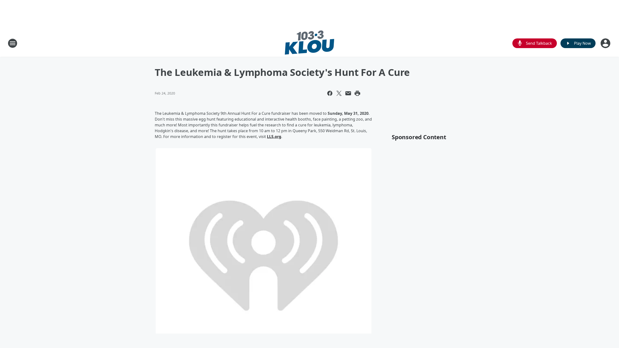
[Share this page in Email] (348, 93)
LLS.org (274, 136)
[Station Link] (309, 43)
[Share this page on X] (339, 93)
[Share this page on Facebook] (329, 93)
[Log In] (606, 43)
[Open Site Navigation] (12, 43)
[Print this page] (357, 93)
